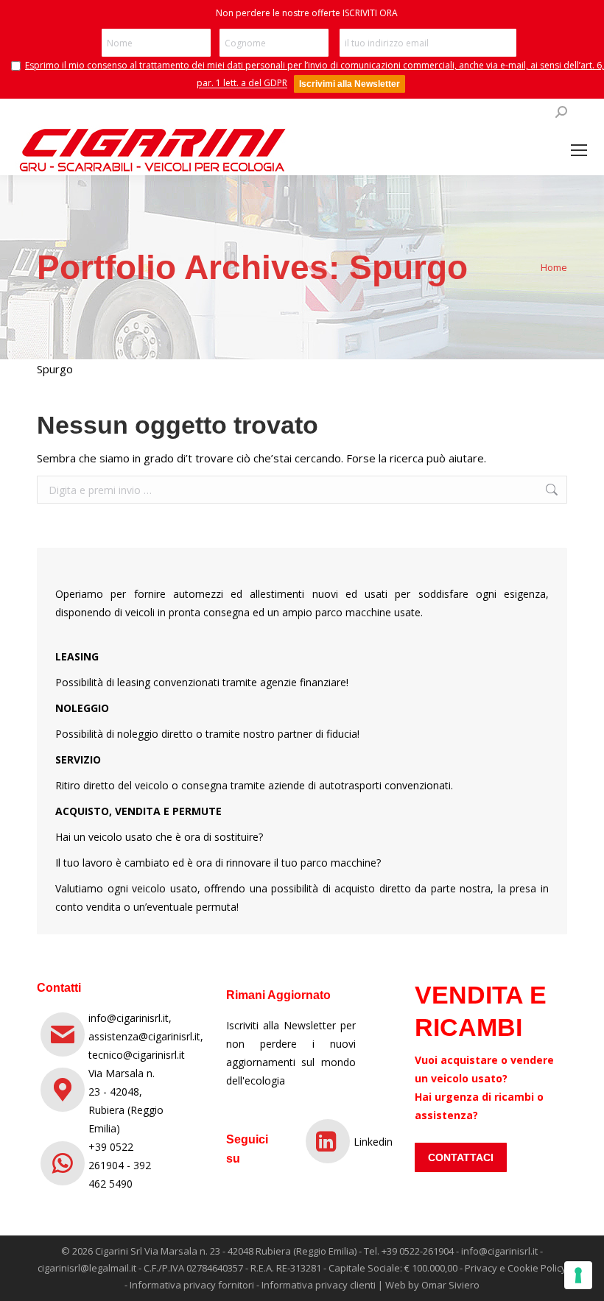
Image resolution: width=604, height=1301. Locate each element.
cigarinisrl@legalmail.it (87, 1267)
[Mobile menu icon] (579, 150)
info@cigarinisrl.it (499, 1251)
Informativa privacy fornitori (192, 1284)
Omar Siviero (450, 1284)
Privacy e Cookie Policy (515, 1267)
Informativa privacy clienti (318, 1284)
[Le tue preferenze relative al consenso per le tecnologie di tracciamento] (578, 1275)
